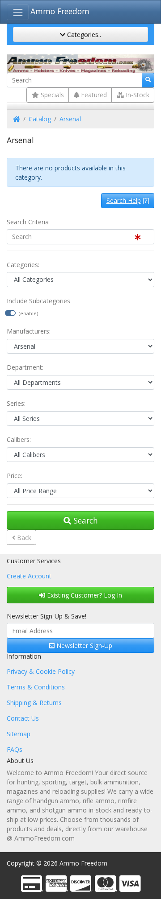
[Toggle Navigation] (18, 12)
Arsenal (70, 119)
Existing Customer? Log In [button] (83, 595)
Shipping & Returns (34, 702)
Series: (16, 403)
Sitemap (18, 734)
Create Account (29, 576)
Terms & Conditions (36, 687)
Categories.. (83, 34)
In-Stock (136, 95)
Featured (93, 95)
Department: (25, 367)
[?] (127, 200)
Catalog (40, 119)
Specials (51, 95)
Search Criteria (28, 222)
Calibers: (19, 439)
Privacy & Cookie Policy (41, 671)
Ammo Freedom (59, 11)
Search (85, 520)
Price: (14, 475)
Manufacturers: (29, 331)
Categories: (23, 264)
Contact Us (23, 718)
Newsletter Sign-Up (83, 645)
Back (23, 537)
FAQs (14, 749)
